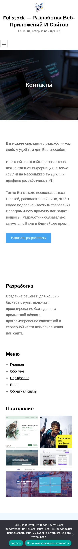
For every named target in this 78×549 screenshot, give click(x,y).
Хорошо (16, 543)
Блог (14, 385)
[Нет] (73, 534)
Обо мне (17, 371)
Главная (17, 364)
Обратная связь (23, 391)
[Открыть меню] (4, 43)
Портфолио (19, 378)
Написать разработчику (28, 238)
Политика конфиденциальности (48, 543)
